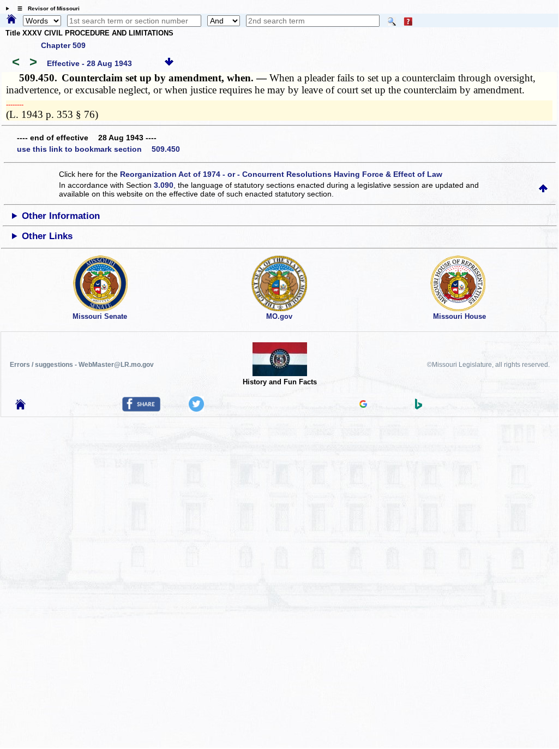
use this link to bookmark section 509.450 (98, 149)
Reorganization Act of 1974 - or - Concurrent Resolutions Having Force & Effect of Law (281, 174)
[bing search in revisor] (419, 406)
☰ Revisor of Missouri (46, 8)
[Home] (11, 19)
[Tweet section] (196, 409)
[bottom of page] (169, 63)
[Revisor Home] (20, 406)
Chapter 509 (63, 45)
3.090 (163, 185)
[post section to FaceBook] (141, 409)
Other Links (47, 236)
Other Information (61, 216)
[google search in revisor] (363, 405)
